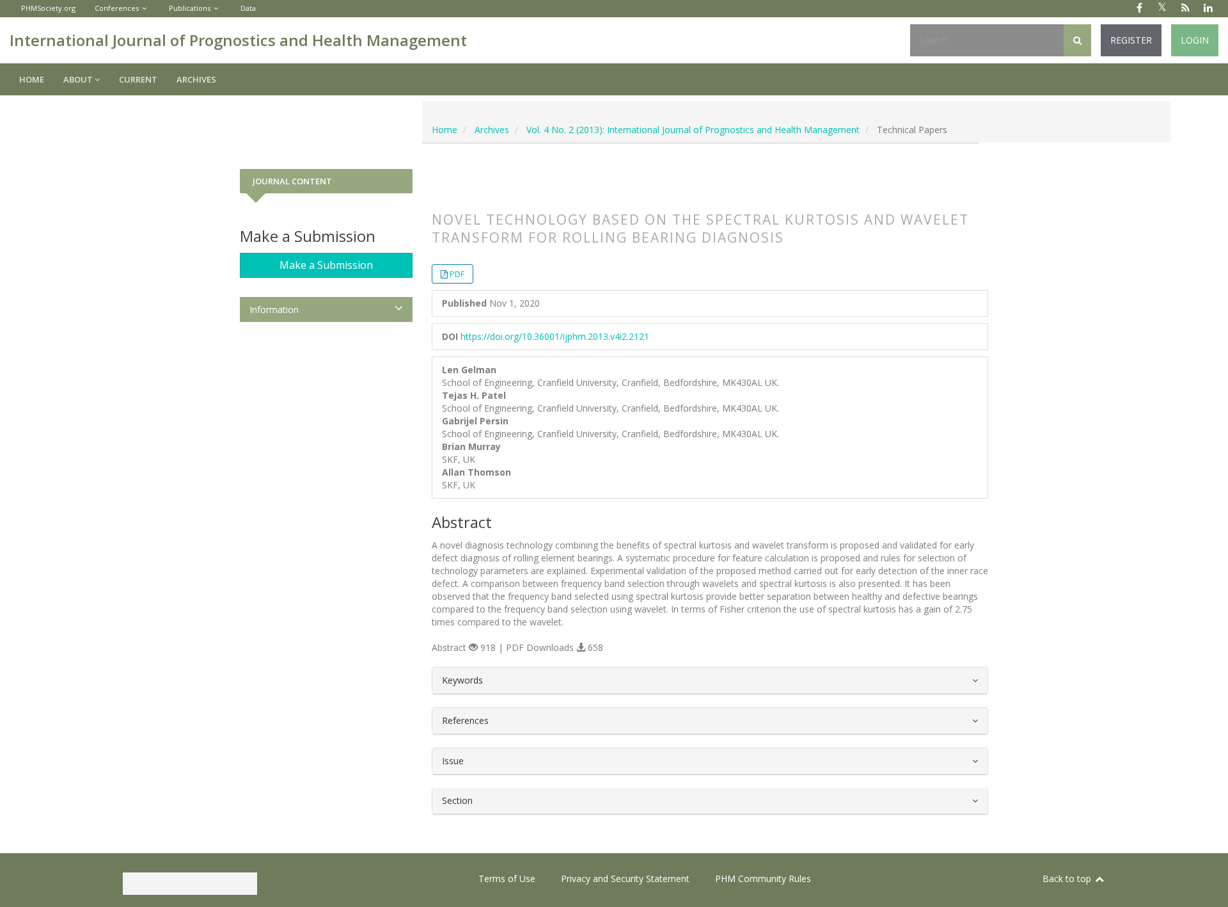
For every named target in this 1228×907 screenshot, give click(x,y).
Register (1131, 40)
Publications (189, 8)
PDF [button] (457, 274)
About (79, 79)
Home (31, 79)
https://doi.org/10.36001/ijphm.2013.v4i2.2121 (554, 336)
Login (1195, 40)
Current (138, 79)
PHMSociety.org (48, 8)
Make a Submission (326, 265)
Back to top (1068, 878)
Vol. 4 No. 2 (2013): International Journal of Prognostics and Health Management (693, 130)
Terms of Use (506, 878)
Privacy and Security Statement (625, 878)
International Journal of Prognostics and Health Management (238, 40)
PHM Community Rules (763, 878)
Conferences (117, 8)
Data (248, 8)
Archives (196, 79)
